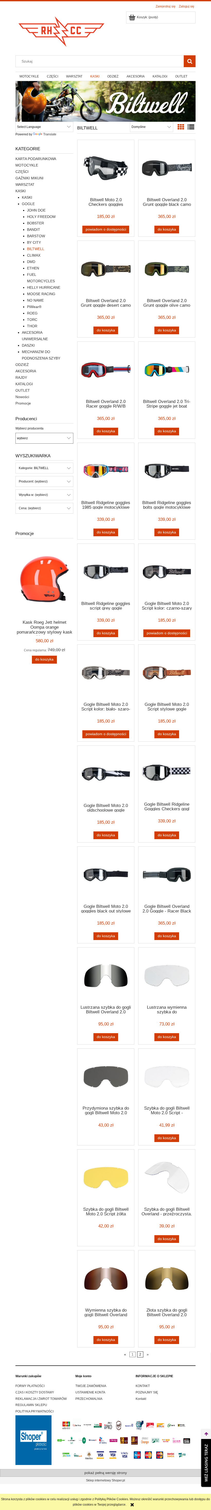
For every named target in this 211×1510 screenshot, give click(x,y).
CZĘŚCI (22, 172)
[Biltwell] (105, 101)
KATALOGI (24, 384)
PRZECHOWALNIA (88, 1399)
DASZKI (28, 345)
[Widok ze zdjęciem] (181, 127)
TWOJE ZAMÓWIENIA (90, 1386)
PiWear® (34, 307)
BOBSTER (35, 223)
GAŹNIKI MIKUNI (29, 178)
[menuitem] (29, 76)
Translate (49, 134)
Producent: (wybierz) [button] (33, 481)
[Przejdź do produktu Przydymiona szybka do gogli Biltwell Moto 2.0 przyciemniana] (106, 1077)
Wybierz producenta (29, 428)
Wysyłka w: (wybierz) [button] (33, 495)
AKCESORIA (25, 371)
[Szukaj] (190, 61)
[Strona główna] (61, 30)
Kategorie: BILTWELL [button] (34, 468)
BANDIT (33, 229)
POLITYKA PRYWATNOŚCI (34, 1411)
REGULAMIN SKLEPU (31, 1405)
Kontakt (141, 1399)
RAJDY (21, 377)
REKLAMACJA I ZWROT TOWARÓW (41, 1399)
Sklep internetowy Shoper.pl (105, 1480)
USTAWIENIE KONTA (90, 1392)
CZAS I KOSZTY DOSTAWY (34, 1392)
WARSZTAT (24, 184)
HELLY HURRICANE (43, 287)
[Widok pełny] (191, 127)
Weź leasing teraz (206, 1463)
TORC (32, 320)
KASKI (20, 191)
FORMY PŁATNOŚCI (30, 1386)
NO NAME (35, 300)
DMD (31, 262)
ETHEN (33, 268)
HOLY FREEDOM (41, 217)
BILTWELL (35, 249)
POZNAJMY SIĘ (147, 1392)
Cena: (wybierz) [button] (30, 508)
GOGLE (28, 204)
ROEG (32, 313)
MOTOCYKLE (26, 165)
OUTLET (22, 390)
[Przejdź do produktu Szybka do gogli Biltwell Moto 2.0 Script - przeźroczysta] (167, 1077)
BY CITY (34, 242)
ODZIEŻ (22, 365)
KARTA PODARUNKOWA (35, 159)
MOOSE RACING (41, 294)
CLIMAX (33, 255)
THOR (32, 326)
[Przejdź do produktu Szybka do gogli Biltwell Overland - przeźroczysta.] (167, 1178)
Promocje (23, 403)
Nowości (22, 397)
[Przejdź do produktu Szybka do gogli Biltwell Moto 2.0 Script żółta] (106, 1178)
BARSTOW (36, 236)
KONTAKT (143, 1386)
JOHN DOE (36, 210)
